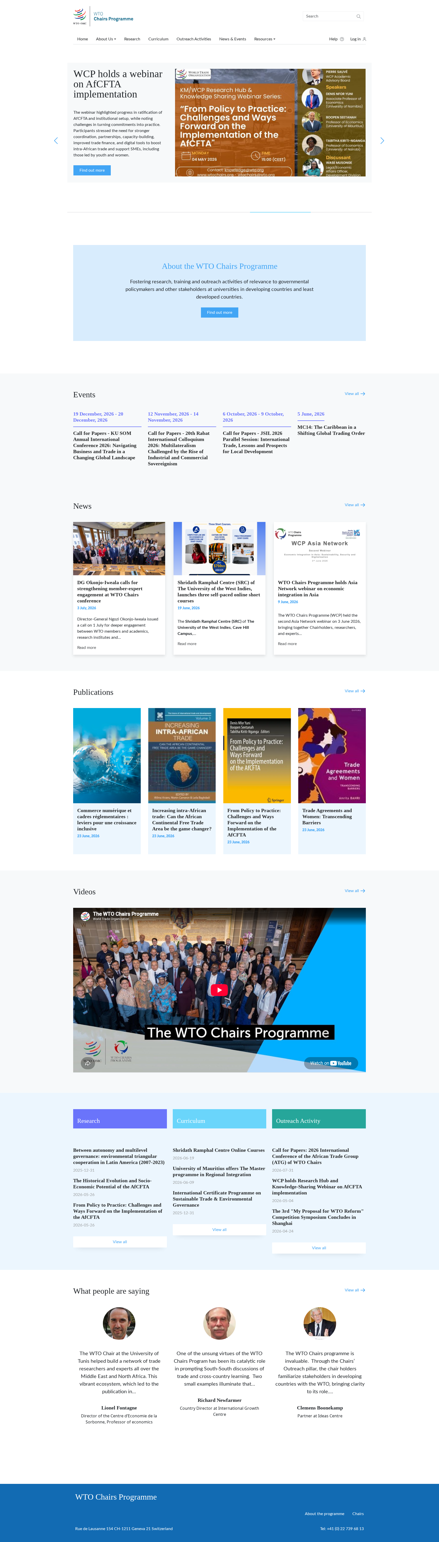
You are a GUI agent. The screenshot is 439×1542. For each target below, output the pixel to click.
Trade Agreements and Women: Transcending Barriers (327, 816)
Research (132, 39)
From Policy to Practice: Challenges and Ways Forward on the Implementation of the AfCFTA (254, 823)
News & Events (232, 39)
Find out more (219, 312)
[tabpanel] (219, 123)
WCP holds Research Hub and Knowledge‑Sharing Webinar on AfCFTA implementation (317, 1186)
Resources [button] (263, 39)
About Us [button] (104, 39)
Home (82, 39)
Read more (86, 648)
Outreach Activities (194, 39)
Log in (355, 39)
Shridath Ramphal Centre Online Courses (219, 1150)
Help (333, 39)
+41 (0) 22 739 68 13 (345, 1529)
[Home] (105, 16)
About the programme (324, 1514)
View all (352, 394)
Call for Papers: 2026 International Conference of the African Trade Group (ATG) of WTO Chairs (315, 1156)
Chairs (358, 1514)
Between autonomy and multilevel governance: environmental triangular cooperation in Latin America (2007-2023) (119, 1156)
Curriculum (158, 39)
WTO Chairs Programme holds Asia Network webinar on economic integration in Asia (317, 588)
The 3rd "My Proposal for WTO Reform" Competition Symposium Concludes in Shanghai (318, 1217)
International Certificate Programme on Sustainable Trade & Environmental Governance (217, 1199)
